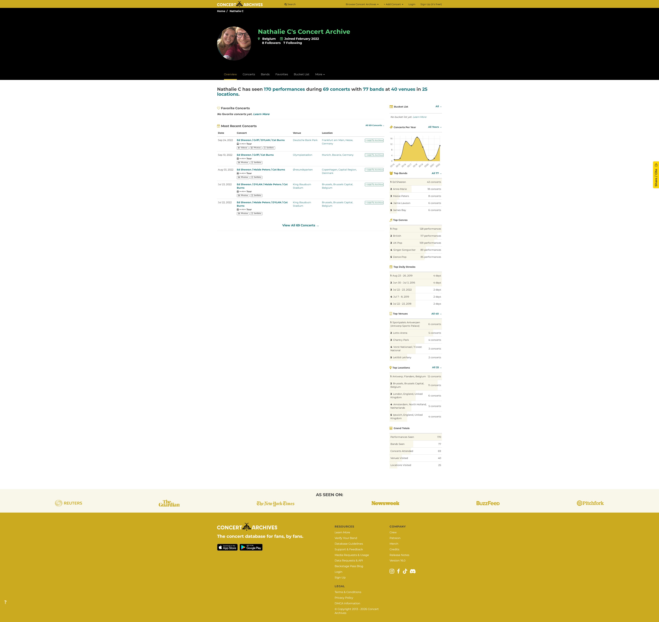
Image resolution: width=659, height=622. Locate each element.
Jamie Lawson (401, 203)
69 (439, 451)
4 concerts (434, 339)
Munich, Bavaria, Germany (338, 154)
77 (439, 444)
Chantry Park (401, 339)
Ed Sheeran (399, 181)
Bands (265, 74)
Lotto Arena (400, 332)
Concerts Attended (401, 451)
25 (439, 465)
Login (411, 4)
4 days (437, 275)
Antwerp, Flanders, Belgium (409, 376)
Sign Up (340, 577)
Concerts (249, 74)
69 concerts (336, 89)
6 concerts (434, 203)
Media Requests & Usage (352, 555)
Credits (394, 549)
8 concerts (434, 196)
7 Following (292, 43)
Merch (394, 543)
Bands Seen (397, 444)
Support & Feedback (349, 549)
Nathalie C (237, 11)
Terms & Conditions (348, 592)
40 (439, 458)
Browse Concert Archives (361, 4)
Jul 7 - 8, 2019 (401, 296)
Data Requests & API (349, 560)
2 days (437, 289)
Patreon (395, 538)
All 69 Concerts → (375, 125)
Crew (393, 532)
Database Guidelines (349, 543)
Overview (230, 74)
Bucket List (301, 74)
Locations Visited (400, 465)
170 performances (284, 89)
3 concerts (435, 348)
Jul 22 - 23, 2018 (402, 303)
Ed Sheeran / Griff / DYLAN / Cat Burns (261, 140)
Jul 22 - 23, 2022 (402, 289)
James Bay (399, 210)
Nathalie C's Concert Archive (304, 31)
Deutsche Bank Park (305, 140)
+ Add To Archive (374, 140)
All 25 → (437, 367)
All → (439, 106)
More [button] (319, 74)
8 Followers (271, 43)
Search (291, 4)
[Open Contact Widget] (5, 602)
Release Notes (399, 555)
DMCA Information (347, 603)
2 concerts (435, 357)
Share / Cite (656, 177)
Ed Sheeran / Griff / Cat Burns (255, 154)
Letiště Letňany (402, 357)
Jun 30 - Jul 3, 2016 (404, 282)
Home (221, 11)
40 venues (403, 89)
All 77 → (437, 173)
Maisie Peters (401, 196)
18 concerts (434, 189)
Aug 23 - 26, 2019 (402, 275)
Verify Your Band (346, 538)
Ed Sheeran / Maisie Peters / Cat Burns (261, 169)
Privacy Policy (344, 597)
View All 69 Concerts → (300, 225)
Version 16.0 (398, 560)
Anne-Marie (400, 189)
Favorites (281, 74)
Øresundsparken (303, 169)
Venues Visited (399, 458)
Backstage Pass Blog (349, 566)
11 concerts (434, 385)
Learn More (261, 114)
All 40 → (436, 313)
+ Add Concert (393, 4)
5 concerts (435, 332)
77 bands (373, 89)
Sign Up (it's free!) (431, 4)
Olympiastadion (302, 154)
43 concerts (434, 181)
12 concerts (434, 376)
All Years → (435, 126)
